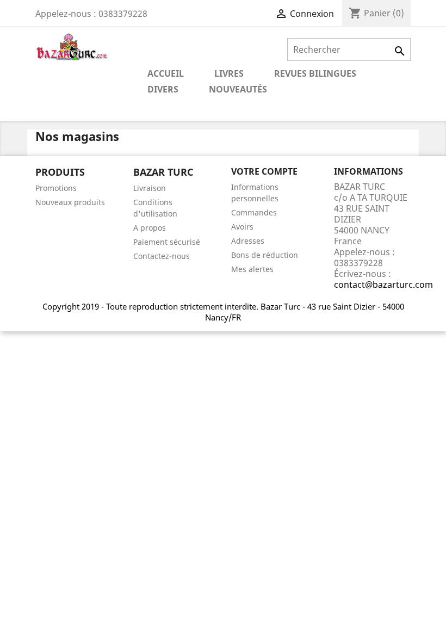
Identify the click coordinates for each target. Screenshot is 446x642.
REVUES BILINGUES (315, 73)
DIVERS (162, 89)
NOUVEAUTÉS (238, 89)
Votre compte (264, 171)
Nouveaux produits (70, 202)
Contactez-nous (161, 256)
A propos (149, 228)
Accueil (165, 73)
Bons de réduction (264, 255)
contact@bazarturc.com (383, 285)
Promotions (56, 188)
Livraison (149, 188)
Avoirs (242, 226)
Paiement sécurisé (166, 242)
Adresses (247, 241)
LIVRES (229, 73)
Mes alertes (252, 269)
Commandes (254, 212)
